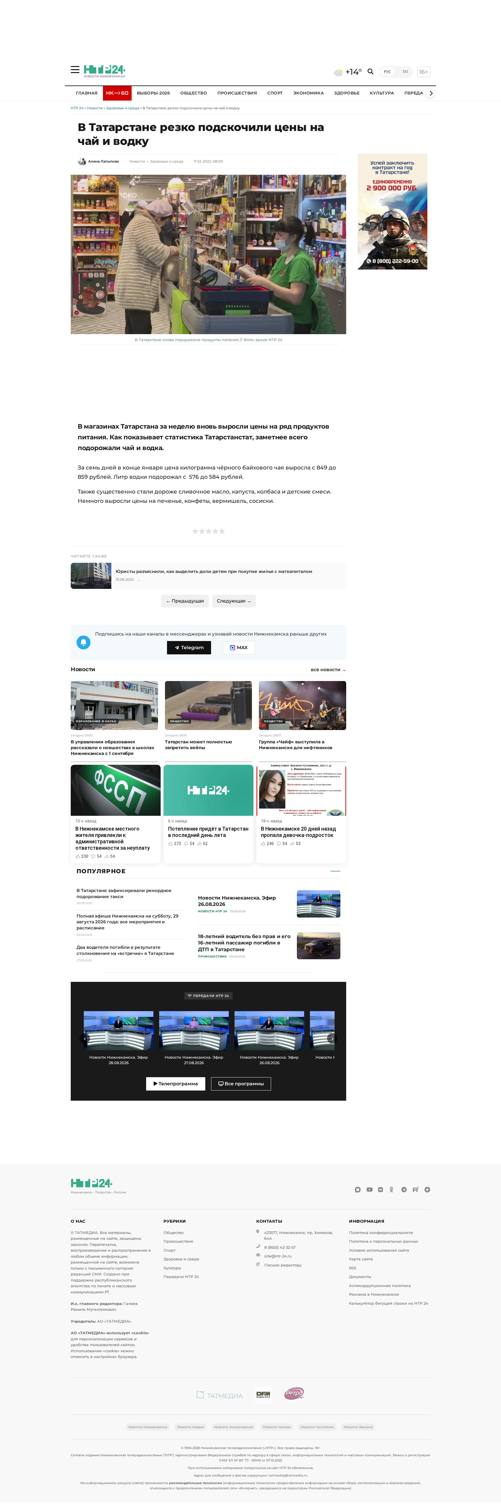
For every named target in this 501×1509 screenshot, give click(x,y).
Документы (360, 1277)
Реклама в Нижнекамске (374, 1294)
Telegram (192, 647)
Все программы (244, 1083)
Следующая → (234, 601)
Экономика (308, 93)
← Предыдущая (185, 601)
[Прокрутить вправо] (430, 93)
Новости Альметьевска (233, 1427)
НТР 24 (77, 108)
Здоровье (347, 93)
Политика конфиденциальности (381, 1233)
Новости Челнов (277, 1427)
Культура (382, 93)
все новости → (328, 669)
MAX (242, 647)
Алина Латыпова (103, 161)
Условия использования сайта (379, 1250)
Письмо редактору (283, 1265)
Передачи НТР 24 (181, 1277)
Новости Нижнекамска (147, 1427)
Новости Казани (190, 1427)
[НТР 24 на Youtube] (369, 1190)
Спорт (275, 93)
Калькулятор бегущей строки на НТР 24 (388, 1303)
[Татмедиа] (220, 1396)
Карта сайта (361, 1259)
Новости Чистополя (317, 1427)
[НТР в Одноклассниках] (392, 1190)
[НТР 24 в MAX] (358, 1190)
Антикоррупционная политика (380, 1286)
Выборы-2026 (153, 93)
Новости (95, 108)
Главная (87, 93)
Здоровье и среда (122, 108)
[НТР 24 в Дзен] (427, 1190)
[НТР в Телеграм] (404, 1190)
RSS (352, 1268)
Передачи (416, 93)
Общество (193, 93)
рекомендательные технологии (195, 1483)
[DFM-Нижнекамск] (263, 1396)
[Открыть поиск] (370, 72)
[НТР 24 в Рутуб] (416, 1190)
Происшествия (237, 93)
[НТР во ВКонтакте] (381, 1190)
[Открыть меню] (75, 69)
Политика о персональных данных (383, 1241)
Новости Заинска (358, 1427)
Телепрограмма (177, 1083)
